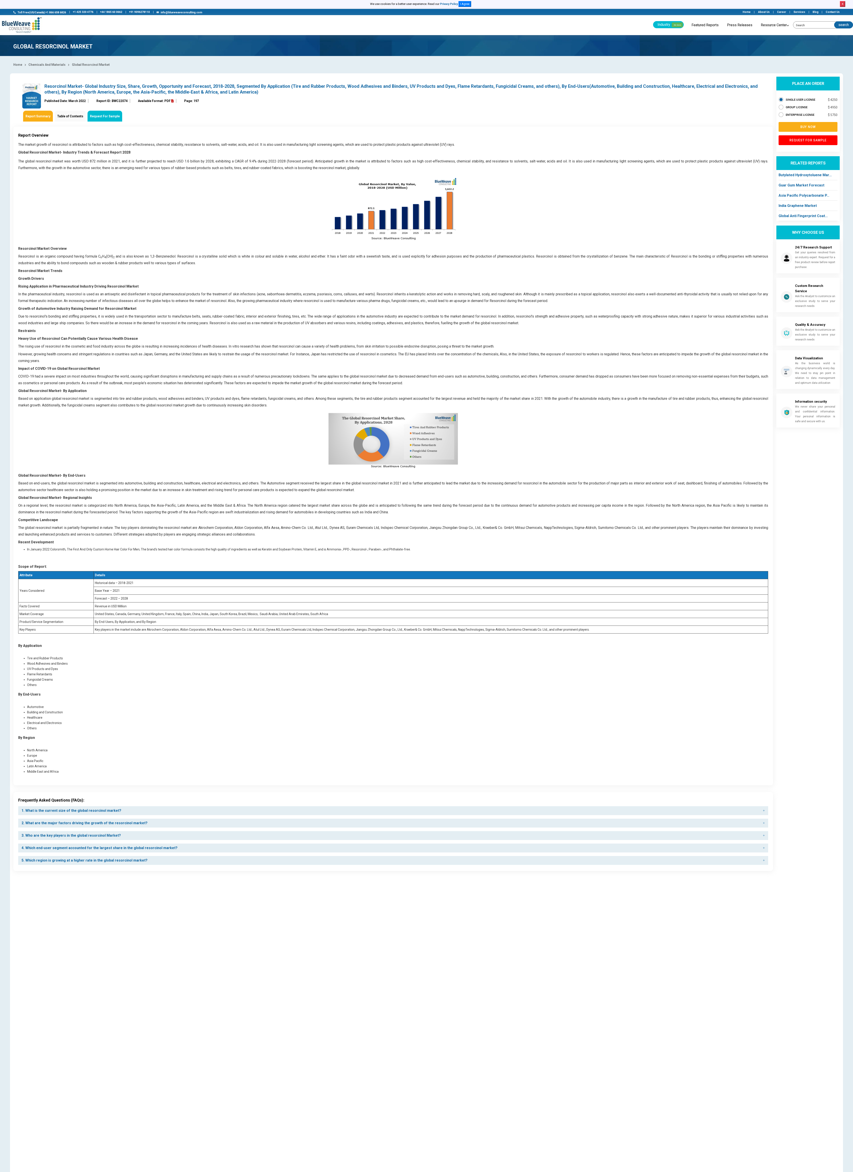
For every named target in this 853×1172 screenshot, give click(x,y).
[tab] (393, 810)
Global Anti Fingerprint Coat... (803, 216)
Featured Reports (705, 25)
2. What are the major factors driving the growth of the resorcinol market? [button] (84, 823)
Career (781, 12)
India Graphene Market (798, 206)
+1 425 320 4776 (83, 12)
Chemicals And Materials (47, 64)
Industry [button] (669, 24)
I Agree (464, 4)
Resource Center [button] (774, 25)
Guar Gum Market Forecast (801, 185)
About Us (764, 12)
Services (799, 12)
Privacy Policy (449, 4)
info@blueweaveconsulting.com (181, 12)
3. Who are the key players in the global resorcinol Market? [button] (71, 835)
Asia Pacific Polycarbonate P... (804, 195)
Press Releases (739, 25)
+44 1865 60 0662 (111, 12)
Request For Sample (105, 116)
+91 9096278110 (139, 12)
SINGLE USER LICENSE (800, 99)
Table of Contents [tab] (70, 116)
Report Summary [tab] (38, 116)
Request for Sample (808, 140)
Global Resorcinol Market (91, 64)
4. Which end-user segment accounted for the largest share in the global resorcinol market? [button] (99, 848)
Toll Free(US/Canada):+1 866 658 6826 (42, 12)
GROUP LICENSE (796, 107)
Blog (815, 12)
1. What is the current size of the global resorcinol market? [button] (71, 810)
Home (747, 12)
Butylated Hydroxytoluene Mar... (805, 175)
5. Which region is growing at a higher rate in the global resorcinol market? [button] (84, 860)
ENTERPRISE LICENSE (800, 114)
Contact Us (833, 12)
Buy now (808, 127)
